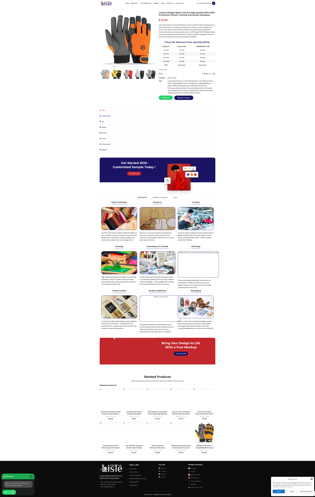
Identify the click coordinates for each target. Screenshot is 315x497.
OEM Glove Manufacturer (198, 86)
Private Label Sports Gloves (196, 88)
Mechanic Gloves (110, 416)
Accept (278, 491)
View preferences (306, 491)
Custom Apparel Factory (175, 81)
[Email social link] (205, 74)
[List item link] (113, 482)
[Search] (213, 3)
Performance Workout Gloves (177, 88)
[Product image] (110, 399)
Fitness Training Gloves (190, 83)
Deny (292, 491)
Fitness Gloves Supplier (175, 83)
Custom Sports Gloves (206, 81)
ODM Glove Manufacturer (181, 86)
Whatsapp (165, 97)
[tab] (142, 197)
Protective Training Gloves (190, 90)
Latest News (133, 485)
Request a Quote (184, 98)
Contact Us (132, 469)
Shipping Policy (134, 482)
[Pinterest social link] (207, 74)
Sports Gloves (172, 78)
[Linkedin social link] (209, 74)
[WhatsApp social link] (212, 74)
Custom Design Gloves (191, 81)
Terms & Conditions (135, 475)
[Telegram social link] (214, 74)
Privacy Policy (133, 472)
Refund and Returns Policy (137, 478)
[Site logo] (106, 3)
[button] (312, 479)
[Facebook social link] (203, 74)
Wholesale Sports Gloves (192, 93)
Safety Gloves (204, 90)
